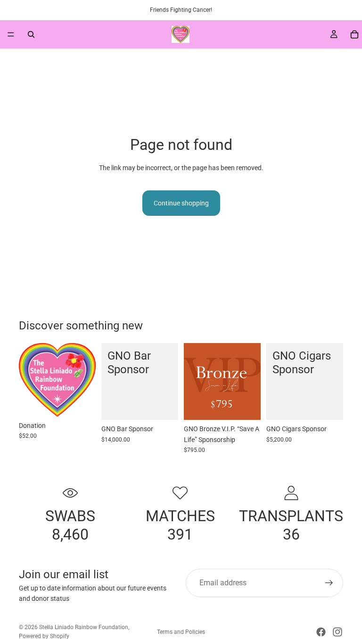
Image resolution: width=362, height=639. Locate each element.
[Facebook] (321, 632)
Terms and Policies (181, 632)
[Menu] (11, 34)
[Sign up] (329, 583)
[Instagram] (337, 632)
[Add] (163, 405)
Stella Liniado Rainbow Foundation (83, 627)
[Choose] (81, 401)
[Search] (31, 34)
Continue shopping (181, 203)
